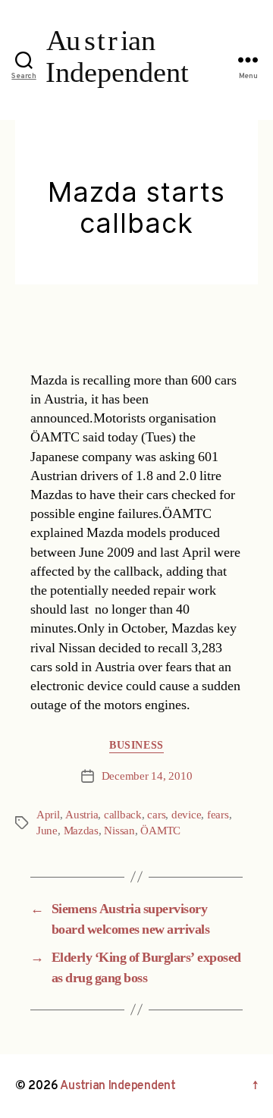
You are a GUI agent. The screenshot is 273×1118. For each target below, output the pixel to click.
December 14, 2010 (147, 776)
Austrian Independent (118, 1086)
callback (123, 815)
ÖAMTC (160, 831)
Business (136, 745)
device (186, 815)
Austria (81, 815)
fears (218, 815)
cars (156, 815)
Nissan (119, 831)
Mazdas (81, 831)
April (48, 815)
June (47, 831)
